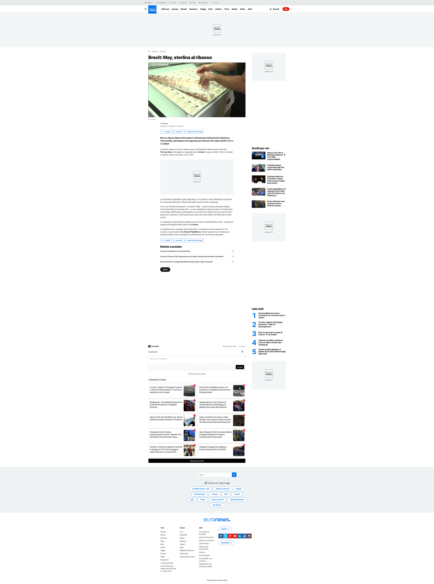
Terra (226, 9)
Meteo (182, 538)
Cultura (218, 9)
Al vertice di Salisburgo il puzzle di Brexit (175, 251)
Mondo (184, 9)
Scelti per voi (260, 148)
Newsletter (225, 543)
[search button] (212, 3)
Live (286, 9)
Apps (182, 547)
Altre (201, 528)
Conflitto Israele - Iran (200, 489)
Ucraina (215, 494)
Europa (175, 9)
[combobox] (224, 3)
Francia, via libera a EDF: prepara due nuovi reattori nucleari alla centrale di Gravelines (191, 256)
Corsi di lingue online (187, 557)
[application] (196, 90)
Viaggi (203, 9)
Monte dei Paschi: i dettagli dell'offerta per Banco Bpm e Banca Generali (186, 262)
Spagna (239, 489)
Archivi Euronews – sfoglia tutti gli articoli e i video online (168, 568)
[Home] (149, 51)
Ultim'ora (165, 9)
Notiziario (183, 535)
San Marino (217, 505)
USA (226, 494)
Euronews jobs (204, 555)
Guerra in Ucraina (222, 489)
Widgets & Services (187, 550)
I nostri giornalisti (166, 563)
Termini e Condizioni (206, 540)
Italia (192, 499)
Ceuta (202, 499)
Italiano (149, 3)
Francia (237, 494)
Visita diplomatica (237, 499)
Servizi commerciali (206, 537)
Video (242, 9)
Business (193, 9)
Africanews (184, 554)
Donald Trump (199, 494)
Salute (234, 9)
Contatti (202, 552)
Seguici (182, 544)
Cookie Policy (204, 543)
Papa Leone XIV (218, 499)
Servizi (182, 528)
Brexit (165, 269)
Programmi (164, 560)
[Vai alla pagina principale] (152, 9)
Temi (162, 528)
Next (210, 9)
